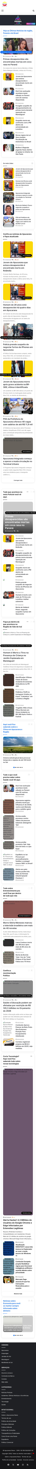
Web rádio (5, 1382)
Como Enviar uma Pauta (9, 1436)
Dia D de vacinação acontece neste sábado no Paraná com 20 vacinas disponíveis (23, 95)
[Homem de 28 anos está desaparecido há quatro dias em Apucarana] (8, 185)
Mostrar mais (18, 1293)
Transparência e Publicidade (11, 1433)
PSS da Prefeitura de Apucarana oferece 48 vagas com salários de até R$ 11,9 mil (17, 422)
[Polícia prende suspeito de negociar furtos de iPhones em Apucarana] (4, 580)
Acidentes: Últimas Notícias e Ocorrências (15, 1395)
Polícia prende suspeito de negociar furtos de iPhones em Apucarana (18, 347)
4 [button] (18, 767)
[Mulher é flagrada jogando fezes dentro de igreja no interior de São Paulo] (8, 147)
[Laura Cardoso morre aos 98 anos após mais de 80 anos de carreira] (8, 942)
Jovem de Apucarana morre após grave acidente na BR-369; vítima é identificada (16, 384)
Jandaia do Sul (6, 1356)
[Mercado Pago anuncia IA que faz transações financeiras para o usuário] (8, 1279)
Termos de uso (6, 1418)
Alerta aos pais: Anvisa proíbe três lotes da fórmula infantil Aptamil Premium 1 (23, 873)
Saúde (4, 1404)
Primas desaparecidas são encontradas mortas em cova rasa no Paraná (17, 62)
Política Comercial (7, 1442)
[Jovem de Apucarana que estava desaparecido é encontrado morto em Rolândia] (8, 76)
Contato (4, 1379)
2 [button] (15, 767)
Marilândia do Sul (7, 1362)
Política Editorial (7, 1427)
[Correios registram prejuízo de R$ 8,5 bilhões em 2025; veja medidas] (8, 1042)
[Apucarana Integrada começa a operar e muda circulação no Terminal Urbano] (8, 197)
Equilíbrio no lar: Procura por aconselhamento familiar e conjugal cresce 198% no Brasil (24, 859)
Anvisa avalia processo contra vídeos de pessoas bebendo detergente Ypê (23, 820)
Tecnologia (5, 1401)
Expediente (5, 1439)
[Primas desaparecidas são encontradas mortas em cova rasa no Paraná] (18, 518)
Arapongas (5, 1353)
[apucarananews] (5, 4)
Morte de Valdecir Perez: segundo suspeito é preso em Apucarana (24, 207)
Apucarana (5, 1350)
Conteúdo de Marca (8, 1376)
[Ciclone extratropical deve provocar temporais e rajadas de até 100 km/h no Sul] (18, 745)
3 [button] (17, 767)
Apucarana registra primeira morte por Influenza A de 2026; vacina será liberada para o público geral (24, 804)
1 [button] (14, 767)
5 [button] (20, 767)
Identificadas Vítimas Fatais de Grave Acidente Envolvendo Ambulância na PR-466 (24, 681)
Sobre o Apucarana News (10, 1415)
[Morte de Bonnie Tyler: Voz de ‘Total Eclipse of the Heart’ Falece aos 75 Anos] (8, 957)
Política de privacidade (9, 1421)
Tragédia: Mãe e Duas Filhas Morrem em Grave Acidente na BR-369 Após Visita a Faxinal (24, 712)
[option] (18, 750)
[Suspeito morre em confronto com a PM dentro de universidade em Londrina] (8, 120)
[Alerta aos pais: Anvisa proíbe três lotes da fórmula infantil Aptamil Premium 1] (8, 874)
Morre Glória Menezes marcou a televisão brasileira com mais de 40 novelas (18, 925)
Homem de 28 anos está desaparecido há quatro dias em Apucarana (24, 183)
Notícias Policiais (7, 1392)
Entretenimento (6, 1398)
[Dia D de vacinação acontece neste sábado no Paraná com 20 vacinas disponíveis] (8, 91)
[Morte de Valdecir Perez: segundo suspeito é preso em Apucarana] (8, 209)
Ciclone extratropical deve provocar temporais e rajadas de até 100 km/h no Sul (17, 760)
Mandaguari (5, 1359)
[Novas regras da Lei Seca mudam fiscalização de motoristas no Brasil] (8, 135)
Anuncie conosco (7, 1373)
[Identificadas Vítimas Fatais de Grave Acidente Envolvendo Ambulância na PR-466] (8, 680)
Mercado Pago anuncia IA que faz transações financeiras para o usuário (23, 1283)
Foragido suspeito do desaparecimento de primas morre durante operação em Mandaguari (24, 110)
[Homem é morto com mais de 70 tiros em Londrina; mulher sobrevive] (8, 595)
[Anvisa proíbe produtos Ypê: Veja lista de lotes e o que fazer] (8, 845)
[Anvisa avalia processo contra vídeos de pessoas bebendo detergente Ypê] (8, 827)
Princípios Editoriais (8, 1424)
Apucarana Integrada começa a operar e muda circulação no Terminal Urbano (17, 461)
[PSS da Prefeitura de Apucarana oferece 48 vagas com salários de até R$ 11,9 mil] (8, 221)
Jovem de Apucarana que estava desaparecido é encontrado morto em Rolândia (24, 80)
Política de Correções (8, 1430)
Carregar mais (18, 480)
